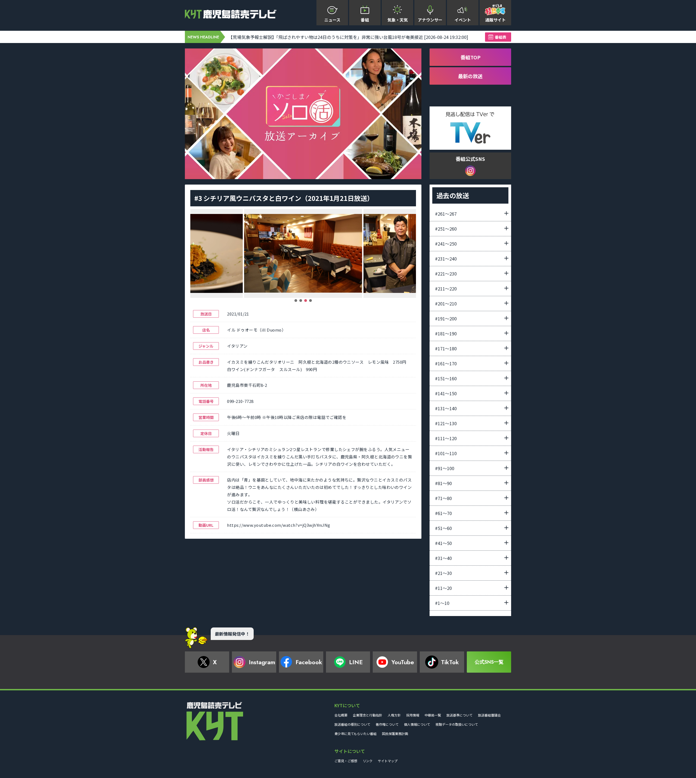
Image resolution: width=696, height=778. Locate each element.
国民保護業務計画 (395, 733)
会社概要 (340, 715)
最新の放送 (470, 75)
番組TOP (470, 57)
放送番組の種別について (352, 724)
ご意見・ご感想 (345, 760)
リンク (367, 760)
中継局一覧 (433, 715)
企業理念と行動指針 (367, 715)
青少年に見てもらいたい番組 (355, 733)
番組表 (500, 37)
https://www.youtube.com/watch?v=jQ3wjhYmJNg (278, 525)
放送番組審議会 (489, 715)
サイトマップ (387, 760)
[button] (295, 300)
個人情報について (417, 724)
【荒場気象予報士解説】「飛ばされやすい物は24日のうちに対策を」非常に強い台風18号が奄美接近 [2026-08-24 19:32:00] (348, 37)
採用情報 (412, 715)
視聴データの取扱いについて (457, 724)
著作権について (387, 724)
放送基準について (459, 715)
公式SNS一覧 (489, 662)
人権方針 (394, 715)
